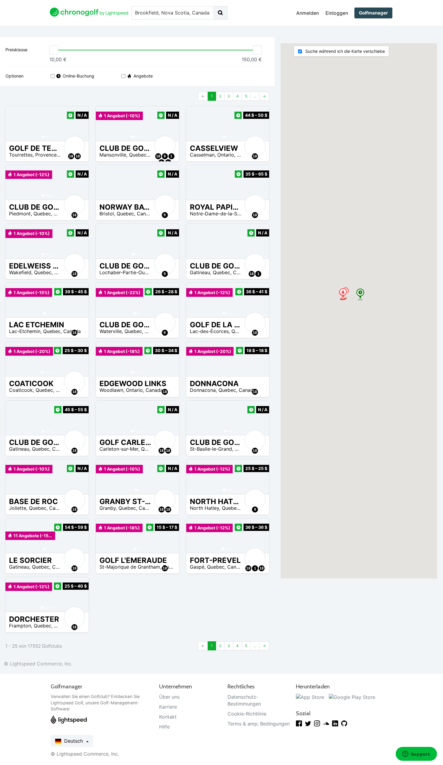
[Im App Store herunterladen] (310, 697)
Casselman (202, 155)
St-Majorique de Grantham (129, 567)
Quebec (137, 155)
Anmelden (307, 13)
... (254, 96)
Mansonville (112, 155)
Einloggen (336, 13)
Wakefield (20, 272)
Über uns (169, 697)
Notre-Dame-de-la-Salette (220, 214)
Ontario (225, 155)
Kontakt (168, 717)
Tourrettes (21, 155)
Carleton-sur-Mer (118, 449)
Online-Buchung (78, 75)
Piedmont (20, 214)
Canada (145, 214)
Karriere (168, 707)
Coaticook (21, 390)
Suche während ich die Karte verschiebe (344, 51)
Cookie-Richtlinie (247, 714)
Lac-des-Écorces (209, 331)
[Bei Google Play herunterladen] (352, 697)
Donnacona (203, 390)
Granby (107, 508)
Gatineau (200, 272)
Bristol (106, 214)
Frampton (20, 626)
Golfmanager (373, 13)
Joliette (17, 508)
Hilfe (164, 727)
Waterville (110, 331)
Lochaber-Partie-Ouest (125, 272)
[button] (16, 123)
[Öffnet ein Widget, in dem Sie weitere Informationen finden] (416, 754)
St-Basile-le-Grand (211, 449)
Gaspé (197, 567)
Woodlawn (111, 390)
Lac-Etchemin (24, 331)
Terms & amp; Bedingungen (259, 724)
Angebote (143, 75)
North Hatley (204, 508)
